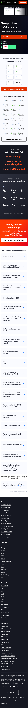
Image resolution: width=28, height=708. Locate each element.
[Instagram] (10, 687)
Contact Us (10, 692)
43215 (21, 96)
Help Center (21, 485)
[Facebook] (14, 687)
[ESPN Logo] (9, 47)
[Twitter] (17, 687)
